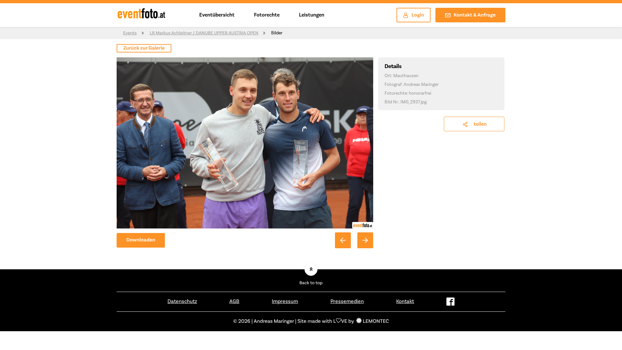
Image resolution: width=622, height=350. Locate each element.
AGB (234, 301)
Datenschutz (182, 301)
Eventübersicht (217, 15)
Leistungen (311, 15)
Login (417, 15)
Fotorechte (267, 15)
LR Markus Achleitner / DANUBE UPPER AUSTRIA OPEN (204, 33)
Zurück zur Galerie (144, 48)
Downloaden (140, 240)
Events (130, 33)
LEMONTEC (376, 321)
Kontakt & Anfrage (475, 15)
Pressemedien (347, 301)
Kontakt (405, 301)
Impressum (285, 301)
